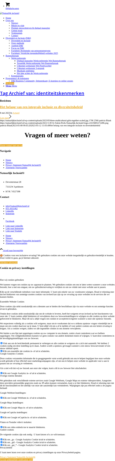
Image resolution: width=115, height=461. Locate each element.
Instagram (10, 213)
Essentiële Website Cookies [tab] (12, 301)
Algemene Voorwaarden (16, 167)
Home (8, 160)
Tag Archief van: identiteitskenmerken (42, 93)
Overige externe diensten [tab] (11, 376)
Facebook (10, 221)
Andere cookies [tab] (7, 430)
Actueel (16, 113)
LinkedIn (10, 211)
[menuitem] (60, 18)
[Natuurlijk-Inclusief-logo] (9, 13)
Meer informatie (10, 262)
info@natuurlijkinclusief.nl (17, 206)
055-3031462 (12, 208)
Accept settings (6, 459)
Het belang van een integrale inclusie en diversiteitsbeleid (41, 107)
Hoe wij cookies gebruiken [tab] (12, 280)
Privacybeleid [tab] (6, 447)
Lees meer (4, 118)
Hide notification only (23, 459)
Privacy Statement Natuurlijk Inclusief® (23, 165)
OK (1, 262)
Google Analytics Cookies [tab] (11, 353)
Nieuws (9, 162)
